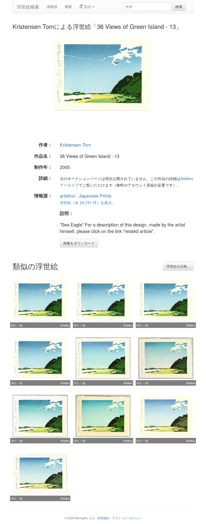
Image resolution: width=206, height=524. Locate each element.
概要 (68, 6)
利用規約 (103, 518)
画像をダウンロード (79, 243)
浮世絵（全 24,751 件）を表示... (87, 202)
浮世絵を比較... (178, 266)
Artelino (65, 325)
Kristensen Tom (75, 144)
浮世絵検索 (28, 6)
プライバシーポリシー (127, 518)
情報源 (52, 6)
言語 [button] (87, 6)
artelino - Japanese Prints (85, 195)
